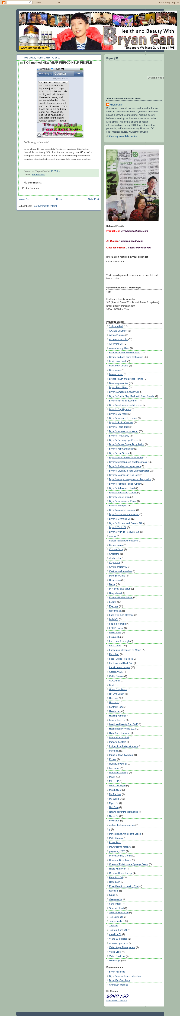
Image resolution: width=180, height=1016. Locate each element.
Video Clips (115, 951)
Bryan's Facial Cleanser (121, 422)
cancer (112, 536)
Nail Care (113, 807)
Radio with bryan (117, 868)
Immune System (117, 742)
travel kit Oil (115, 934)
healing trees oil (117, 720)
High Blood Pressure (119, 733)
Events (112, 602)
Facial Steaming (117, 623)
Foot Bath (114, 654)
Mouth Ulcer (115, 790)
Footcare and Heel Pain (121, 663)
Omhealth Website (118, 984)
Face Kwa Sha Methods (121, 615)
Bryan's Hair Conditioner (121, 448)
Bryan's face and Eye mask (123, 418)
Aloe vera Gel (116, 343)
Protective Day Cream (120, 855)
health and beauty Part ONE (123, 724)
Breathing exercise (118, 383)
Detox (112, 584)
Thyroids (113, 925)
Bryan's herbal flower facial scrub (126, 457)
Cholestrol (114, 554)
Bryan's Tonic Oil (117, 527)
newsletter (114, 820)
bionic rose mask (118, 361)
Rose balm (114, 882)
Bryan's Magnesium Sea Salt (124, 475)
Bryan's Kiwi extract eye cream (125, 466)
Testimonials (38, 174)
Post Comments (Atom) (45, 206)
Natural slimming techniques (123, 812)
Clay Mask (114, 562)
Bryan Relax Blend (118, 387)
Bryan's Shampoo (118, 505)
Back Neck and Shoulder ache (124, 352)
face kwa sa (115, 610)
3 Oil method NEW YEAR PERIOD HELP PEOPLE (58, 62)
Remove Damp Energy (120, 873)
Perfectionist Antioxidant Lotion (125, 834)
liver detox (114, 768)
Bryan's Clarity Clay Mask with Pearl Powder (132, 396)
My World (114, 798)
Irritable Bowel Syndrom (121, 755)
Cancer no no (116, 545)
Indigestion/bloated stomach (123, 746)
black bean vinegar (118, 365)
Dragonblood (115, 593)
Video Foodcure (117, 956)
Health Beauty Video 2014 (122, 728)
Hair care (113, 698)
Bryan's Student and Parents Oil (125, 523)
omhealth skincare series (122, 825)
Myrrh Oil (113, 803)
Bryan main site (117, 971)
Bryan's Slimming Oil (119, 519)
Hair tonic (114, 702)
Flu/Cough (114, 637)
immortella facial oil (119, 737)
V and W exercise (118, 938)
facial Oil (113, 619)
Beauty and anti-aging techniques (126, 357)
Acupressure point (118, 339)
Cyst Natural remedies (120, 571)
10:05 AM (55, 171)
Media (112, 777)
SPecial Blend (116, 908)
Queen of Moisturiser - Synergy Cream (128, 864)
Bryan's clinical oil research (123, 400)
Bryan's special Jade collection (125, 976)
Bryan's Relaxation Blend (122, 488)
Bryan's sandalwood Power (122, 501)
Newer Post (24, 199)
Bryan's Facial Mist (119, 427)
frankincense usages (119, 667)
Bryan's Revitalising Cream (123, 492)
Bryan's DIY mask (118, 414)
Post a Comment (30, 188)
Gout (111, 685)
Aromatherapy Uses (119, 348)
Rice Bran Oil (116, 877)
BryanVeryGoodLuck (119, 980)
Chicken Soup (116, 549)
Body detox (115, 370)
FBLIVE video (116, 628)
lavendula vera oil (118, 763)
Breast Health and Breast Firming (126, 379)
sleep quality (115, 899)
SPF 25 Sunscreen (118, 912)
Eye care (113, 606)
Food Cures (115, 645)
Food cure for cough (119, 641)
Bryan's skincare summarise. (124, 514)
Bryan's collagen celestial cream (125, 405)
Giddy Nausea (116, 676)
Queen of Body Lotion (120, 860)
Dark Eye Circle (117, 575)
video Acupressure (118, 943)
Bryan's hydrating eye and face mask (128, 462)
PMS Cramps (116, 838)
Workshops (115, 960)
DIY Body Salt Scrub (119, 588)
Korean (112, 759)
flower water (115, 632)
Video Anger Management (122, 947)
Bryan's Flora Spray (119, 435)
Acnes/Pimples (117, 335)
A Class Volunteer (118, 330)
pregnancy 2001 (117, 851)
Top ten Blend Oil (118, 930)
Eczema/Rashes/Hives (121, 597)
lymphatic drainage (118, 772)
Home (59, 199)
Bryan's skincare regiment (122, 510)
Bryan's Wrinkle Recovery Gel (124, 532)
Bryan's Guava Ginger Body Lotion (126, 444)
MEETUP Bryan (117, 785)
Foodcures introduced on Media (125, 650)
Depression (115, 580)
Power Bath (115, 842)
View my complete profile (123, 136)
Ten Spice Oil (116, 917)
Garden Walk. (116, 672)
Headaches (115, 711)
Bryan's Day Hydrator (120, 409)
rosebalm (113, 890)
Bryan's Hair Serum (119, 453)
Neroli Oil (113, 816)
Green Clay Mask (118, 689)
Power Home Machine (120, 847)
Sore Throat (115, 903)
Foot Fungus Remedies (121, 658)
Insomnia (113, 750)
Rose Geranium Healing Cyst (124, 886)
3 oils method (116, 326)
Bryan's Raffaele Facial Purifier (125, 483)
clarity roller (115, 558)
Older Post (93, 199)
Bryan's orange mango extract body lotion (130, 479)
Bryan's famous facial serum (123, 431)
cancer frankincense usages (123, 540)
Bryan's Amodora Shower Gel (124, 392)
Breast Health (116, 374)
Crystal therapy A (118, 567)
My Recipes (115, 794)
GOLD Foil (114, 680)
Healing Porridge (117, 715)
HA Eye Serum (116, 694)
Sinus (112, 895)
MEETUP (114, 781)
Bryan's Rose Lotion (119, 497)
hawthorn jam (116, 707)
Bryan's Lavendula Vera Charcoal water (129, 470)
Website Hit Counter (116, 1000)
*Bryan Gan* (116, 104)
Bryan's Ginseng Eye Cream (123, 440)
